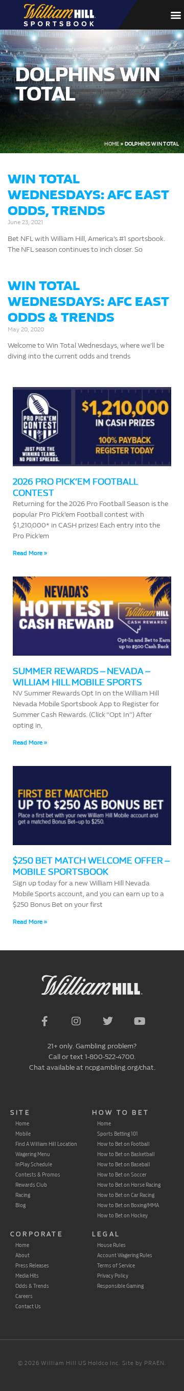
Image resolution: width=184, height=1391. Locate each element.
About (22, 1255)
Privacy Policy (112, 1275)
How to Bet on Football (123, 1143)
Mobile (23, 1133)
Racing (22, 1194)
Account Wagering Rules (124, 1255)
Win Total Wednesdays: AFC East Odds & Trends (88, 301)
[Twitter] (108, 1021)
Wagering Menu (32, 1154)
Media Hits (27, 1275)
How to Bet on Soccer (122, 1174)
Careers (24, 1296)
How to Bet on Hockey (122, 1215)
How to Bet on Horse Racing (128, 1184)
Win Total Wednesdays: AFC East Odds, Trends (88, 195)
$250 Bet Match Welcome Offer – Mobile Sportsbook (91, 866)
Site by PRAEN (143, 1363)
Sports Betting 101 (117, 1133)
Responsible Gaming (120, 1285)
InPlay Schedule (33, 1164)
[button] (175, 14)
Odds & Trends (32, 1285)
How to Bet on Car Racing (125, 1194)
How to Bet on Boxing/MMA (128, 1205)
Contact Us (28, 1306)
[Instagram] (76, 1021)
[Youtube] (139, 1021)
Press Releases (32, 1265)
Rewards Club (31, 1184)
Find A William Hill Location (46, 1143)
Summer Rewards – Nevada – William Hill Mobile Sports (81, 677)
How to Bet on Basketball (126, 1154)
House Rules (111, 1245)
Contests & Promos (37, 1174)
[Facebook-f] (44, 1021)
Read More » (30, 553)
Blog (20, 1205)
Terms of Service (116, 1265)
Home (111, 144)
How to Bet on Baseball (123, 1164)
